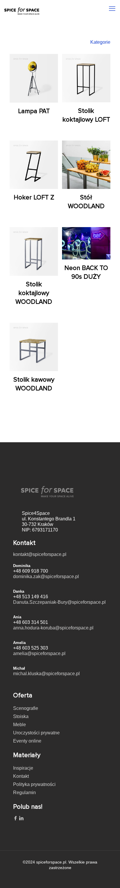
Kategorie (100, 42)
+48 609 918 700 (30, 570)
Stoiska (21, 716)
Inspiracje (23, 768)
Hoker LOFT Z (34, 197)
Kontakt (21, 776)
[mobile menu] (112, 9)
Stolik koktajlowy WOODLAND (33, 293)
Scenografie (25, 708)
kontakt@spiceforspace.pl (39, 554)
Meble (19, 724)
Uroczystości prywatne (36, 732)
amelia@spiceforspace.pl (39, 653)
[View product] (51, 60)
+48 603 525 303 (30, 647)
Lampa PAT (34, 111)
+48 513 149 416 (30, 596)
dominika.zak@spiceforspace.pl (46, 576)
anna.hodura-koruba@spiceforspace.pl (53, 627)
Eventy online (27, 740)
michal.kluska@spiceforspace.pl (46, 673)
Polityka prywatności (34, 784)
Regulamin (24, 792)
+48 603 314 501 (30, 622)
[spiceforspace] (21, 7)
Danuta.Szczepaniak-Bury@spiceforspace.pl (59, 602)
